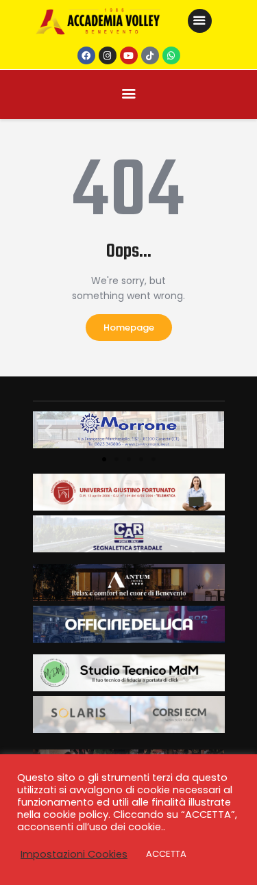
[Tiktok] (150, 55)
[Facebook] (86, 55)
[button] (48, 430)
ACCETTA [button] (166, 853)
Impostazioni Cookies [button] (74, 854)
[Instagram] (108, 55)
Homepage (128, 327)
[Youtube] (129, 55)
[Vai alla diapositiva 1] (104, 459)
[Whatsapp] (171, 55)
